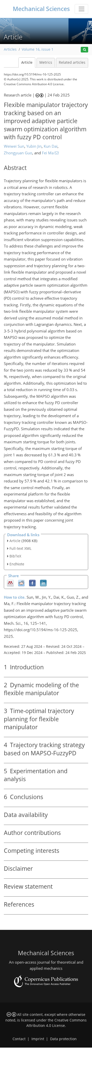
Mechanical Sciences (41, 9)
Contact (19, 1039)
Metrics (45, 62)
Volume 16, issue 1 (37, 49)
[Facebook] (32, 582)
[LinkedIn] (43, 582)
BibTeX (15, 556)
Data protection (63, 1039)
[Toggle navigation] (81, 9)
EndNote (16, 564)
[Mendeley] (10, 582)
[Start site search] (84, 50)
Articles (10, 49)
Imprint (37, 1039)
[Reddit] (21, 582)
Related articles (72, 62)
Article (26, 62)
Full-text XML (20, 548)
